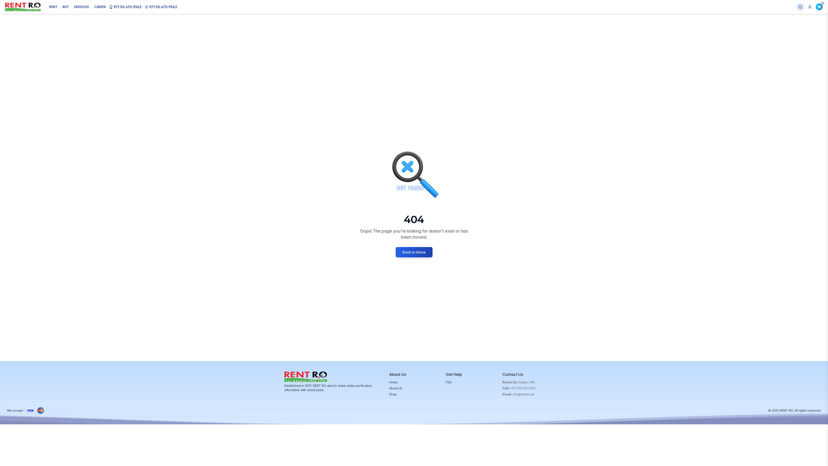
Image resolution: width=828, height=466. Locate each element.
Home (393, 382)
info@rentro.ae (523, 394)
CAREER (100, 7)
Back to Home (414, 252)
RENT (53, 7)
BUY (66, 7)
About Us (395, 388)
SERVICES (81, 7)
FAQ (449, 382)
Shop (393, 394)
